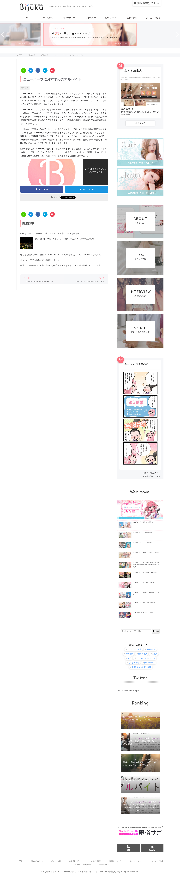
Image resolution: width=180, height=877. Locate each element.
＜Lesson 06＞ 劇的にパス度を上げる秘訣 (145, 552)
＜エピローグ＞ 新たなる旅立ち (142, 522)
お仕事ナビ (132, 17)
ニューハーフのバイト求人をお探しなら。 (39, 281)
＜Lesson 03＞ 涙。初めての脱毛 (143, 582)
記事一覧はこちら (152, 476)
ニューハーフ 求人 (134, 649)
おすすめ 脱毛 (133, 663)
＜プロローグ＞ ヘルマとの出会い (143, 612)
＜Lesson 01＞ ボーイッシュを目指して (145, 602)
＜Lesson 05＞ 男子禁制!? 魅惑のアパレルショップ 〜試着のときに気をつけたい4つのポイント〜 (145, 565)
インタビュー (90, 17)
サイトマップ (135, 861)
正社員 (154, 654)
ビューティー (69, 17)
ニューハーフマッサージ (145, 658)
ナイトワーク (149, 663)
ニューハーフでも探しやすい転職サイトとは (40, 260)
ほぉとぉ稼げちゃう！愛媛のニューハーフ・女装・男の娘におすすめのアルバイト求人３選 (60, 254)
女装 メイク (142, 654)
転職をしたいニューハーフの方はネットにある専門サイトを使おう (49, 233)
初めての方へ (111, 17)
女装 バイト (150, 649)
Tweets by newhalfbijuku (128, 690)
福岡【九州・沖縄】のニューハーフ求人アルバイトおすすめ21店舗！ (65, 239)
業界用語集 (104, 864)
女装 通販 (129, 654)
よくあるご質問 (153, 17)
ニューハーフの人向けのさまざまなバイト (89, 281)
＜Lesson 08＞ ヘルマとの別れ (142, 532)
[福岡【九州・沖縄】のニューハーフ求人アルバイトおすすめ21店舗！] (26, 247)
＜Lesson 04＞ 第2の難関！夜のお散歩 (144, 572)
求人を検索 (48, 17)
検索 (156, 631)
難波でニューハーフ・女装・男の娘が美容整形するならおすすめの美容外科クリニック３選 (60, 265)
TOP (27, 17)
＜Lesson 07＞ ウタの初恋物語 (142, 542)
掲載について (115, 861)
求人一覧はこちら (152, 473)
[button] (177, 34)
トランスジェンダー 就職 (141, 667)
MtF (129, 658)
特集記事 (24, 88)
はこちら (148, 3)
